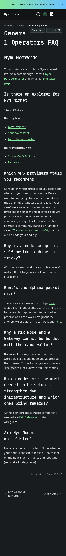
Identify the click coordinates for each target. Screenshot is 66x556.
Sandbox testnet (18, 133)
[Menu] (60, 14)
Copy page (37, 30)
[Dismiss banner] (62, 4)
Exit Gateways (28, 417)
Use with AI (54, 30)
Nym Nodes (50, 493)
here (52, 303)
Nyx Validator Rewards (16, 494)
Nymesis (13, 162)
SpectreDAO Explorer (21, 156)
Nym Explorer (17, 127)
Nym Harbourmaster (21, 139)
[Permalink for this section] (39, 57)
